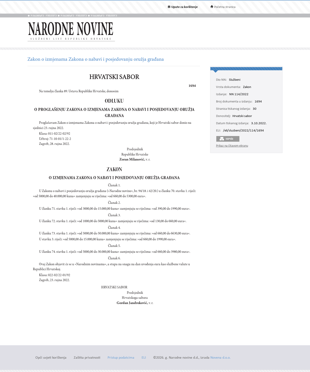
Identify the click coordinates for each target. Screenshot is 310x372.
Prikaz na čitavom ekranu (232, 146)
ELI (144, 358)
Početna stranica (225, 7)
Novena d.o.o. (220, 358)
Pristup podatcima (121, 358)
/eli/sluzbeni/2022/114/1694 (243, 131)
